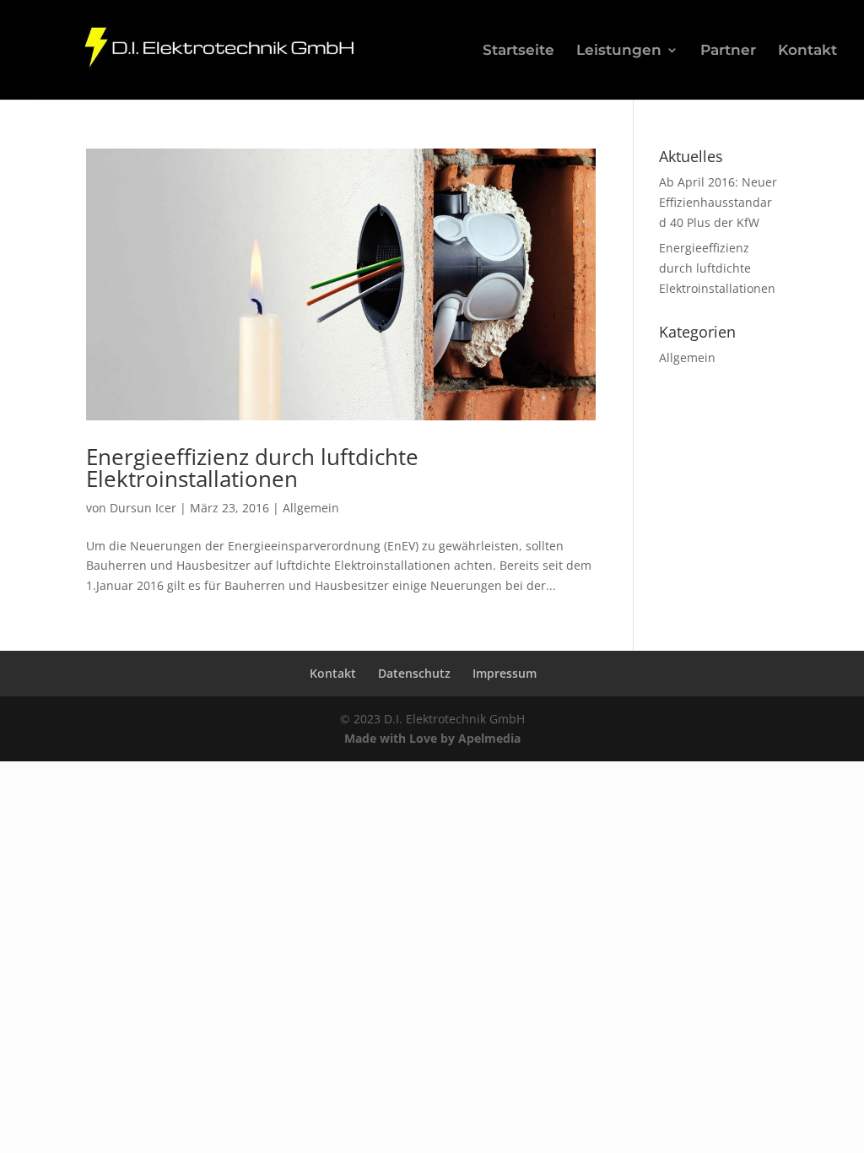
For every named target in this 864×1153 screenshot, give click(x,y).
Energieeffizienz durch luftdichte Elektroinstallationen (252, 467)
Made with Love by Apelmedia (432, 738)
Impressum (504, 673)
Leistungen (619, 51)
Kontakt (807, 51)
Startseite (518, 51)
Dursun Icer (143, 508)
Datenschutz (414, 673)
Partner (728, 51)
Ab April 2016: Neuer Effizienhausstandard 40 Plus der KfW (718, 202)
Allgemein (311, 508)
